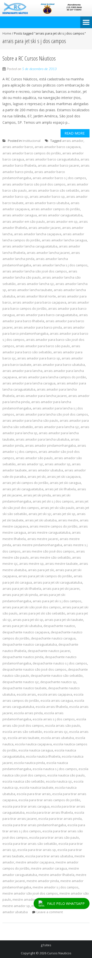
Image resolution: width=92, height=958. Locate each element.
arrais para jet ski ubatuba (22, 626)
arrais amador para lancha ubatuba (42, 439)
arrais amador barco (17, 147)
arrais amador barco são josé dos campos (34, 184)
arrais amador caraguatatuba (60, 215)
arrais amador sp (57, 464)
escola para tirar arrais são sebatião (29, 843)
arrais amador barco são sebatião (53, 190)
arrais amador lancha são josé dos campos (34, 271)
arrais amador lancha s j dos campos (60, 265)
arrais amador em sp (62, 221)
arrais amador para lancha (22, 370)
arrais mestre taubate (61, 563)
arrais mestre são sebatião (50, 557)
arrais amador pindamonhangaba (50, 445)
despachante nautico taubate (24, 688)
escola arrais (26, 694)
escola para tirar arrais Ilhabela (49, 812)
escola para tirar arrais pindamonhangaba (34, 825)
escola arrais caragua (56, 700)
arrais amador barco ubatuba (47, 203)
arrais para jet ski (41, 570)
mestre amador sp (16, 906)
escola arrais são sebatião (22, 731)
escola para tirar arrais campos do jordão (49, 800)
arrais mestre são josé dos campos (48, 551)
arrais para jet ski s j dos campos (57, 601)
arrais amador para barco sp (38, 358)
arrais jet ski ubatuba (41, 520)
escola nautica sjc (59, 781)
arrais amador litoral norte (36, 296)
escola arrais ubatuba (57, 738)
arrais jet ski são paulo (57, 507)
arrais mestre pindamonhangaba (37, 545)
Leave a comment (50, 912)
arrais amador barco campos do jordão (31, 153)
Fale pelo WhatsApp (66, 903)
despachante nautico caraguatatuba (29, 644)
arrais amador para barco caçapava (39, 302)
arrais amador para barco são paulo (43, 346)
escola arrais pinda (28, 713)
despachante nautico (59, 626)
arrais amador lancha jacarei (48, 252)
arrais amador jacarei (44, 227)
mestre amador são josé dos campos (30, 893)
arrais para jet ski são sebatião (42, 613)
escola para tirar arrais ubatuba (49, 856)
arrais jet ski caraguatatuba (22, 489)
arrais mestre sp (31, 563)
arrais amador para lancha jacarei (41, 395)
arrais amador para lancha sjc (56, 427)
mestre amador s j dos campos (56, 887)
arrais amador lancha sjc (35, 284)
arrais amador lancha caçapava (37, 234)
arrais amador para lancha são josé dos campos (52, 414)
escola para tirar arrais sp (36, 849)
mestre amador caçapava (35, 862)
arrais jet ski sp (64, 514)
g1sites (46, 945)
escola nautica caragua (35, 750)
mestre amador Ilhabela (56, 874)
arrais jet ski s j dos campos (53, 501)
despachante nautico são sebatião (57, 675)
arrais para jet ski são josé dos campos (31, 607)
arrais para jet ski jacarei (61, 588)
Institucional (31, 140)
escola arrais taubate (23, 738)
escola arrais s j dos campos (54, 719)
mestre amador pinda (42, 881)
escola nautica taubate (36, 787)
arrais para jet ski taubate (64, 619)
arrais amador (72, 140)
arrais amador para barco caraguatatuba (47, 315)
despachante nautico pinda (22, 657)
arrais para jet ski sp (28, 619)
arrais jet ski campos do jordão (25, 482)
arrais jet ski (36, 476)
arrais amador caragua (19, 215)
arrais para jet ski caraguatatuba (57, 582)
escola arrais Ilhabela (52, 706)
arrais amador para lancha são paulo (30, 420)
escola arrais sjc (56, 731)
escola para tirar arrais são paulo (54, 837)
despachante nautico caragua (53, 638)
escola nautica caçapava (33, 744)
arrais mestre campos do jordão (54, 526)
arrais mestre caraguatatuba (48, 532)
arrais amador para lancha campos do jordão (52, 377)
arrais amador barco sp (47, 196)
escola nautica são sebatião (23, 781)
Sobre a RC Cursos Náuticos (29, 58)
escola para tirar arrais (34, 794)
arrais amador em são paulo (23, 221)
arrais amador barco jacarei (58, 165)
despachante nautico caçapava (25, 632)
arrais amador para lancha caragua (28, 383)
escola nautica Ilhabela (43, 756)
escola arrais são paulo (62, 725)
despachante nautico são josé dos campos (34, 669)
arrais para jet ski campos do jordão (45, 576)
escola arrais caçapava (55, 694)
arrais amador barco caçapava (57, 147)
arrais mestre (68, 520)
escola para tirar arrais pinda (60, 818)
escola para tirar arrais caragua (26, 806)
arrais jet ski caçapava (63, 476)
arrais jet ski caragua (65, 482)
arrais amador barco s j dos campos (59, 178)
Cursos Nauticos (59, 953)
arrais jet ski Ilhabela (60, 489)
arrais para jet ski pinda (20, 594)
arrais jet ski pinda (37, 495)
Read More (75, 133)
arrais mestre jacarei (42, 539)
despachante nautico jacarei (49, 651)
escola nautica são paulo (66, 775)
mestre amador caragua (49, 868)
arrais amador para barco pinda (38, 327)
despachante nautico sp (58, 682)
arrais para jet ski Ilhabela (21, 588)
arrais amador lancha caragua (64, 240)
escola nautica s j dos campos (55, 769)
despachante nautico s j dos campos (60, 663)
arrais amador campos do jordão (55, 209)
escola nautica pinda (29, 763)
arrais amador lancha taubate (30, 290)
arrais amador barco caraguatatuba (52, 159)
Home (6, 33)
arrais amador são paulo (34, 458)
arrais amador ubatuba (45, 470)
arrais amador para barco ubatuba (59, 364)
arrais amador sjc (30, 464)
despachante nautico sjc (20, 682)
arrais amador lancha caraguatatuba (29, 246)
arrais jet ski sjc (39, 514)
